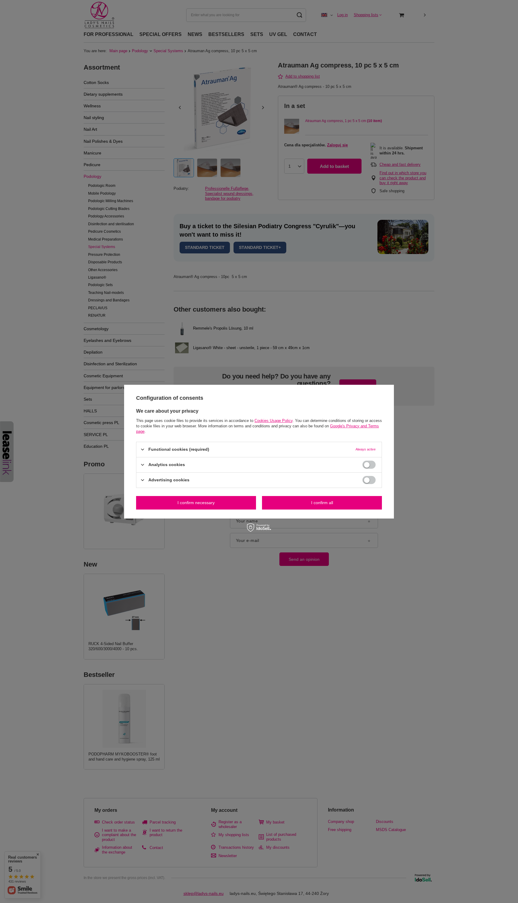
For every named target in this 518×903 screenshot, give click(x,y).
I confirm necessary (196, 502)
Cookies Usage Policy (274, 420)
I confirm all (322, 502)
